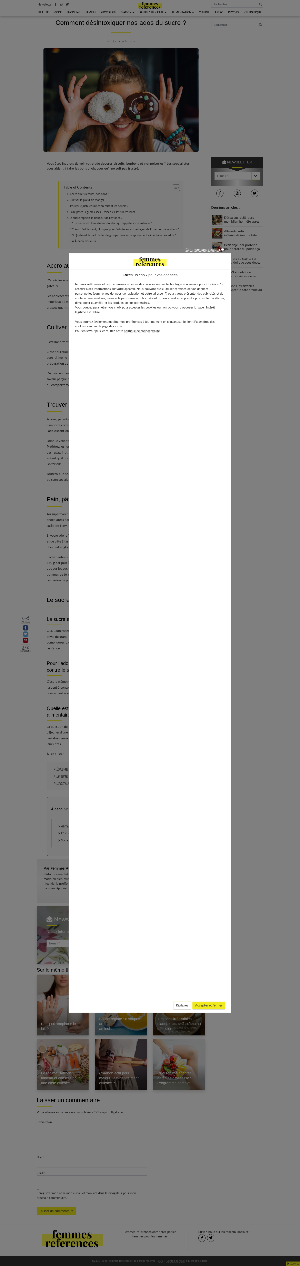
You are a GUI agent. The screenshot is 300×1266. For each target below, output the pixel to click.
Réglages (182, 1005)
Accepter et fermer (208, 1005)
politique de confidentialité (142, 331)
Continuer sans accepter (203, 249)
